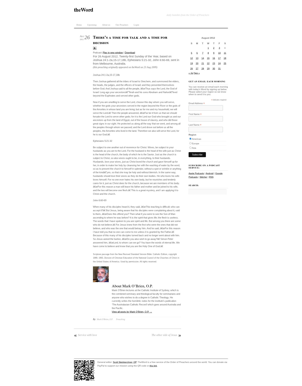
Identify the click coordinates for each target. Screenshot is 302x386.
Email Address (197, 103)
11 (225, 53)
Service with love (85, 335)
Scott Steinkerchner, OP (124, 362)
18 (225, 58)
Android (209, 173)
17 (219, 58)
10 (219, 53)
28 (202, 68)
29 (208, 68)
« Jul (191, 73)
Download (130, 52)
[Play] (95, 49)
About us (106, 24)
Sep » (197, 73)
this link (153, 365)
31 (219, 68)
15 (208, 58)
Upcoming (92, 24)
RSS (211, 177)
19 (191, 63)
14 (202, 58)
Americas (196, 139)
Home (79, 24)
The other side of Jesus (166, 335)
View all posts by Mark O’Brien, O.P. (132, 311)
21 (202, 63)
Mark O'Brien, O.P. (105, 319)
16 (214, 58)
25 (225, 63)
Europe (195, 143)
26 (191, 68)
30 (214, 68)
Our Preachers (122, 24)
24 (219, 63)
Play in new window (113, 52)
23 (214, 63)
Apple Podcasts (196, 173)
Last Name (195, 124)
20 (197, 63)
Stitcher (203, 177)
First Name (195, 114)
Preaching (120, 319)
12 (191, 58)
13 (197, 58)
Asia (194, 148)
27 (197, 68)
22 (208, 63)
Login (136, 24)
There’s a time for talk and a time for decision (130, 39)
